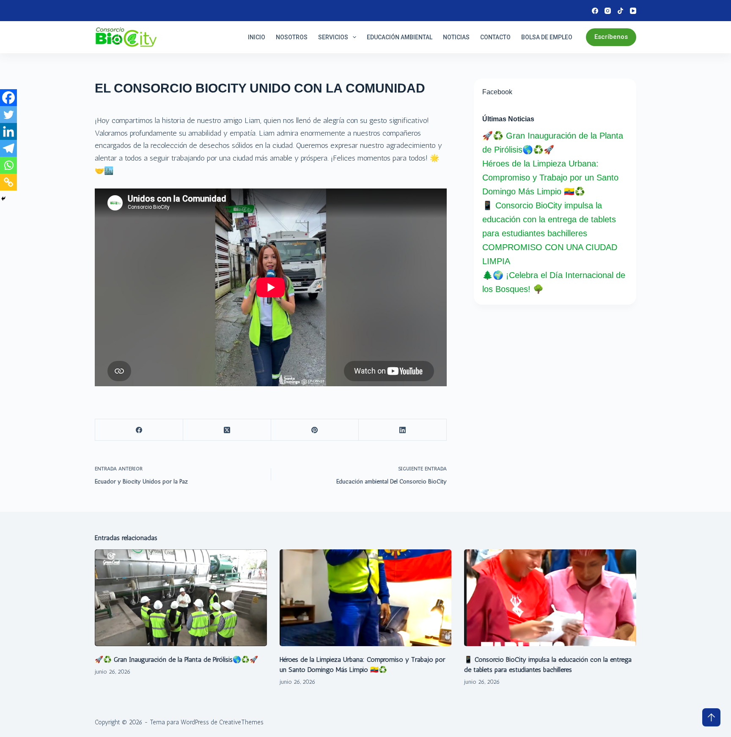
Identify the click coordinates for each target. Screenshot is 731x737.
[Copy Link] (8, 182)
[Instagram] (608, 11)
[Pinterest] (315, 430)
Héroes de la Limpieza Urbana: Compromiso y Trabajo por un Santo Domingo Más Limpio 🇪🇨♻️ (550, 177)
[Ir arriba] (711, 717)
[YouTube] (633, 11)
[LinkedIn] (403, 430)
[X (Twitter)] (227, 430)
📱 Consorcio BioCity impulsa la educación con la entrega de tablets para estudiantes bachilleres (549, 219)
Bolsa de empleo (546, 37)
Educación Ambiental (399, 37)
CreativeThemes (241, 722)
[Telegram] (8, 148)
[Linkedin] (8, 131)
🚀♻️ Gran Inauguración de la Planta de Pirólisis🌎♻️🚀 (176, 659)
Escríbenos (611, 37)
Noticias (456, 37)
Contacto (495, 37)
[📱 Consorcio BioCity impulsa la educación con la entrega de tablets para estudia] (550, 597)
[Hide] (3, 198)
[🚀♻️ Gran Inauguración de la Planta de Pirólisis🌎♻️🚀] (181, 597)
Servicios (333, 37)
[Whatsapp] (8, 165)
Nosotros (292, 37)
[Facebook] (595, 11)
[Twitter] (8, 114)
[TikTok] (620, 11)
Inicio (256, 37)
